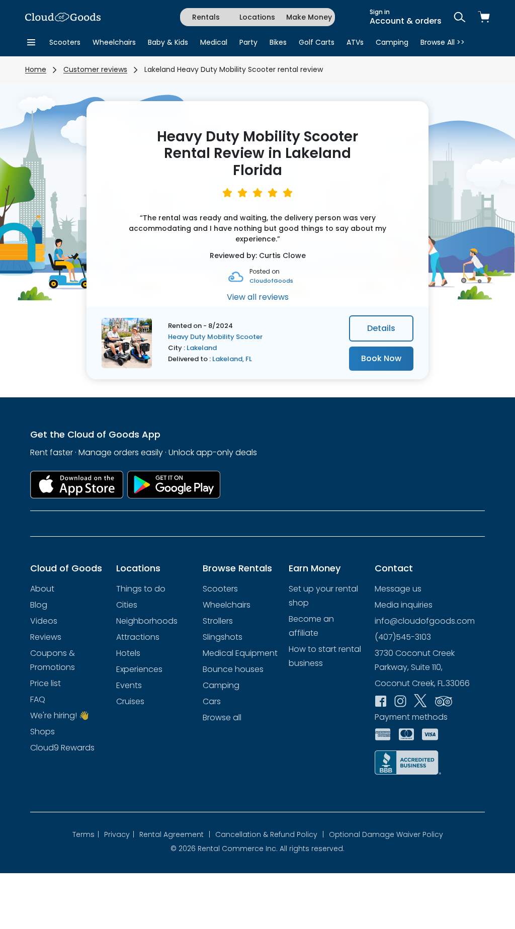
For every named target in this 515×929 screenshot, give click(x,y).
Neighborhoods (147, 621)
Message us (398, 589)
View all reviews (258, 297)
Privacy (119, 834)
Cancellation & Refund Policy (269, 834)
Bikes (278, 42)
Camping (392, 42)
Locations (257, 17)
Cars (212, 701)
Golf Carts (316, 42)
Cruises (130, 701)
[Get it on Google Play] (174, 484)
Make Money (309, 17)
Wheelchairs (114, 42)
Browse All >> (442, 42)
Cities (126, 605)
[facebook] (381, 700)
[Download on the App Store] (76, 484)
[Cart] (484, 17)
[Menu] (31, 42)
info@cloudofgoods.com (425, 621)
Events (129, 685)
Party (248, 42)
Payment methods (411, 717)
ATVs (355, 42)
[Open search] (460, 17)
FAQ (37, 699)
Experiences (139, 669)
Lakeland (202, 348)
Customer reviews (95, 69)
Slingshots (222, 637)
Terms (85, 834)
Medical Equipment (240, 653)
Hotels (128, 653)
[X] (420, 700)
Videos (43, 621)
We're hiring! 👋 (59, 715)
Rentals (206, 17)
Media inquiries (404, 605)
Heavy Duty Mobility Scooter (215, 337)
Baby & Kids (168, 42)
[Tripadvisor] (444, 700)
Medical (213, 42)
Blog (38, 605)
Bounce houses (233, 669)
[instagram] (400, 700)
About (42, 589)
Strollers (218, 621)
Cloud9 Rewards (62, 747)
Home (35, 69)
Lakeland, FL (232, 359)
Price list (45, 683)
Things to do (140, 589)
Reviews (45, 637)
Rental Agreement (174, 834)
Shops (42, 731)
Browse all (222, 717)
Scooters (64, 42)
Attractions (137, 637)
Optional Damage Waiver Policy (386, 834)
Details (381, 328)
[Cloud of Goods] (63, 17)
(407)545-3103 (403, 637)
